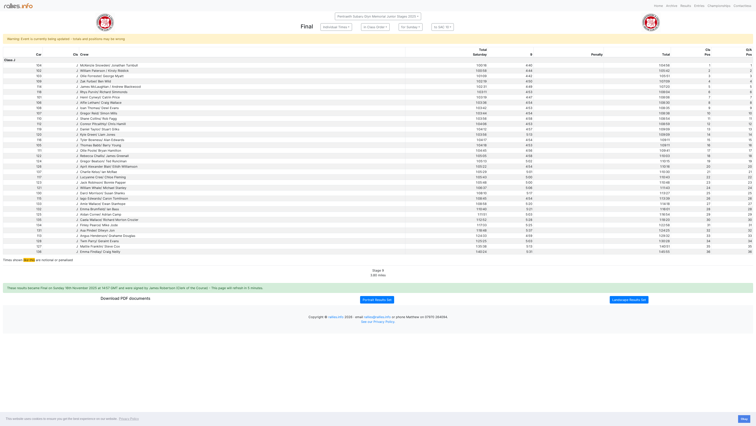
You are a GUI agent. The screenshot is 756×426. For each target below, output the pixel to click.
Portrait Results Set (377, 300)
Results (685, 6)
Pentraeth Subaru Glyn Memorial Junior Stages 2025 (376, 16)
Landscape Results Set (629, 300)
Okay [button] (744, 418)
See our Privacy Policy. (378, 322)
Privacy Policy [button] (129, 418)
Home (658, 6)
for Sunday (409, 27)
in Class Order (374, 27)
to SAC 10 (441, 27)
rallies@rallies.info (377, 317)
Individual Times (335, 27)
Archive (671, 6)
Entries (699, 6)
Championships (719, 6)
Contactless (742, 6)
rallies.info (336, 317)
